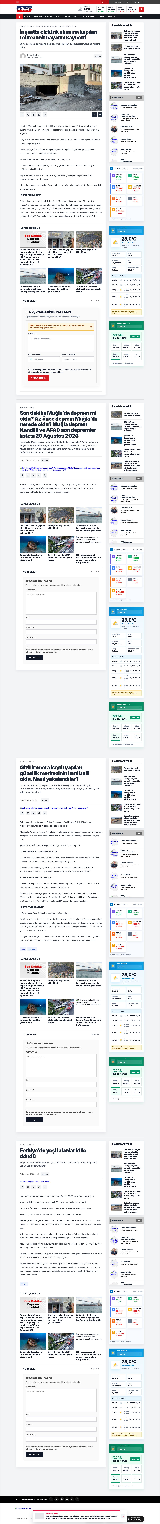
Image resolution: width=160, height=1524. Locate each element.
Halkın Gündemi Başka (128, 107)
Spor (102, 16)
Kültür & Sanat (90, 16)
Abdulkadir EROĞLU (128, 105)
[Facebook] (124, 2)
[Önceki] (103, 2)
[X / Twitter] (28, 114)
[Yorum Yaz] (45, 114)
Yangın (24, 1284)
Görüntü (32, 949)
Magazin (111, 16)
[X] (127, 2)
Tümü (139, 97)
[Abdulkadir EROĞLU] (114, 106)
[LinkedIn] (135, 2)
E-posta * (30, 627)
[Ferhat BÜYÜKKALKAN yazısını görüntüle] (141, 159)
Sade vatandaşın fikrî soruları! (128, 153)
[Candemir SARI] (114, 140)
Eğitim (67, 16)
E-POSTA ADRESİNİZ (69, 354)
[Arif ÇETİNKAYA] (114, 129)
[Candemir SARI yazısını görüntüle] (141, 136)
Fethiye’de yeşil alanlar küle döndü (53, 1153)
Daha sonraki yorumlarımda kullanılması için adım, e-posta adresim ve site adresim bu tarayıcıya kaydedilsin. (59, 371)
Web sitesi (30, 637)
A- (94, 115)
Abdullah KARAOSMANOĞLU (127, 115)
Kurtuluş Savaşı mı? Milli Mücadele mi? (129, 120)
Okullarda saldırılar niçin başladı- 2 (129, 130)
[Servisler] (141, 16)
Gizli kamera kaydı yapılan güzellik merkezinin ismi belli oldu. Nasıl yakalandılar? (54, 773)
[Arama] (141, 9)
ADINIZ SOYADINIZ (34, 354)
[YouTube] (139, 2)
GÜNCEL (27, 16)
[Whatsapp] (77, 1499)
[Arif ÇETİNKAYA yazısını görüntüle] (141, 125)
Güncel (31, 26)
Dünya (58, 16)
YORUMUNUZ (32, 333)
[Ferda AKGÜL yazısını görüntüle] (141, 148)
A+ (100, 115)
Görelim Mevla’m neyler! (129, 141)
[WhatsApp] (142, 2)
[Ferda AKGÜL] (114, 152)
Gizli (23, 949)
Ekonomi (38, 16)
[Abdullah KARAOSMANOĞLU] (114, 118)
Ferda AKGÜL (125, 149)
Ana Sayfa (23, 26)
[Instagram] (131, 2)
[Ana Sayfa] (19, 16)
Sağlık (77, 16)
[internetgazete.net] (24, 9)
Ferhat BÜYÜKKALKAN (126, 160)
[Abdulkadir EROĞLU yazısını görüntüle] (141, 102)
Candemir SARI (126, 139)
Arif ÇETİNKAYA (126, 127)
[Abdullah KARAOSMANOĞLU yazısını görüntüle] (141, 114)
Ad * (27, 617)
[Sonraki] (107, 2)
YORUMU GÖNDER (38, 378)
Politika (48, 16)
